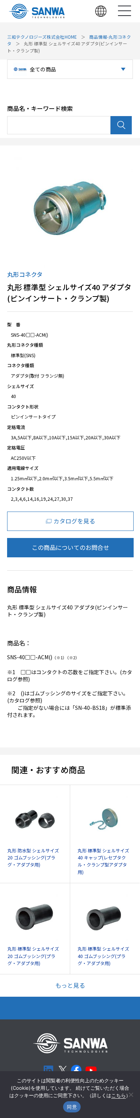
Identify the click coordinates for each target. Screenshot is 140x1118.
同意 (72, 1107)
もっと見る (70, 985)
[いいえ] (130, 1094)
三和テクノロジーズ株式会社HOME (42, 37)
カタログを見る (74, 520)
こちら (118, 1095)
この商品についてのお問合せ (70, 547)
